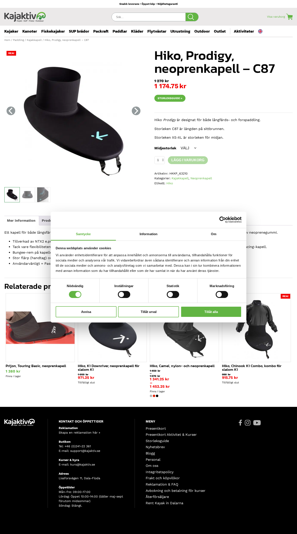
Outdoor (202, 31)
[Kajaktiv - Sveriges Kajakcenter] (25, 16)
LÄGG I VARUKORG (187, 160)
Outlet (220, 31)
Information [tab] (148, 234)
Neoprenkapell (201, 178)
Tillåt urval (149, 312)
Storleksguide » (170, 98)
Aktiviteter (244, 31)
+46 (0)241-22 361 (78, 446)
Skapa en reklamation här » (79, 432)
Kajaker (11, 31)
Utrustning (180, 31)
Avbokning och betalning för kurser (175, 491)
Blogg (150, 453)
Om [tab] (213, 234)
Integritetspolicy (160, 472)
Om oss (152, 466)
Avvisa (86, 312)
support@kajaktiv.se (85, 450)
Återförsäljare (157, 497)
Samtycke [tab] (83, 234)
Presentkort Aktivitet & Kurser (171, 435)
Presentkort (156, 428)
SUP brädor (79, 31)
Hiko (169, 183)
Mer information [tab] (21, 220)
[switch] (124, 294)
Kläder (137, 31)
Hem (7, 40)
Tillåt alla (211, 312)
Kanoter (29, 31)
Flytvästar (156, 31)
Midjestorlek (165, 148)
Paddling (18, 40)
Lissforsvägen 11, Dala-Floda (79, 478)
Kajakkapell (34, 40)
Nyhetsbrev (155, 447)
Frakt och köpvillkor (163, 478)
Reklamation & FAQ (162, 484)
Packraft (100, 31)
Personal (153, 459)
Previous (11, 110)
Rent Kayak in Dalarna (164, 503)
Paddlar (120, 31)
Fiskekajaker (53, 31)
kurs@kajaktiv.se (82, 464)
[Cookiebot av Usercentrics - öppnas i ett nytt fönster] (223, 219)
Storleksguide (157, 441)
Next (136, 110)
